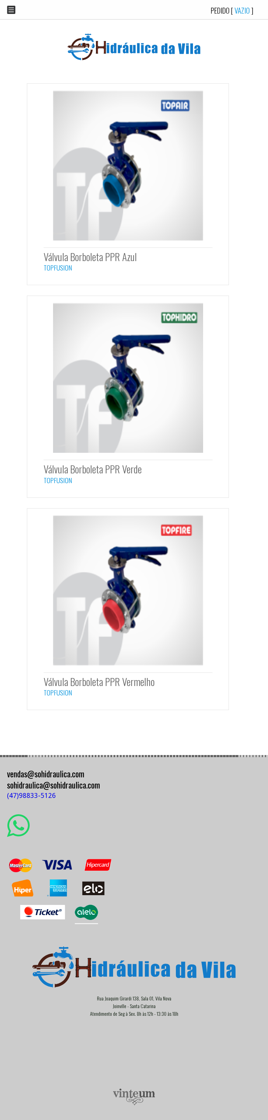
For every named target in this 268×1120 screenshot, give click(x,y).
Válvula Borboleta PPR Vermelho (99, 681)
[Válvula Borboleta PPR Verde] (128, 454)
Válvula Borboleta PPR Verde (93, 469)
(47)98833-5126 (31, 796)
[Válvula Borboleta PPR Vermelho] (128, 667)
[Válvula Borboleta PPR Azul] (128, 242)
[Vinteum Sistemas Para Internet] (134, 1103)
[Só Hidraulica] (134, 65)
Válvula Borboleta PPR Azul (90, 256)
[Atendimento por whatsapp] (18, 834)
